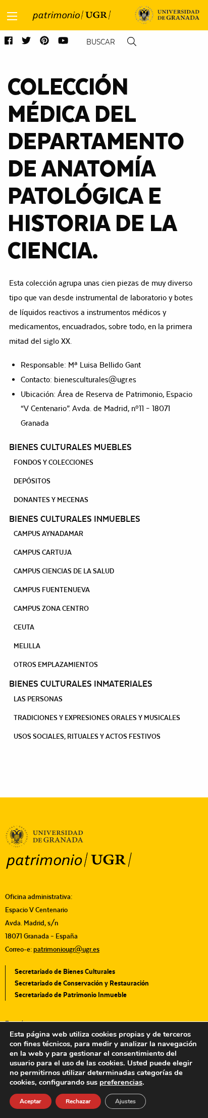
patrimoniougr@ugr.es (66, 949)
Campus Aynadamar (48, 533)
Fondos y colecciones (53, 462)
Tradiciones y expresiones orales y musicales (97, 717)
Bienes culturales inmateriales (80, 684)
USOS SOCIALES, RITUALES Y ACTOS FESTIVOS (87, 736)
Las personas (38, 699)
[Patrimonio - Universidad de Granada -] (71, 15)
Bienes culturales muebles (70, 447)
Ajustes (125, 1101)
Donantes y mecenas (51, 500)
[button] (8, 41)
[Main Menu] (12, 16)
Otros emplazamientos (56, 664)
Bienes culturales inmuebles (74, 519)
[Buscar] (131, 41)
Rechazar (78, 1101)
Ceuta (24, 627)
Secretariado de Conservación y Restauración (82, 983)
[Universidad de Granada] (167, 15)
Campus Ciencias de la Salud (64, 571)
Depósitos (32, 481)
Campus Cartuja (43, 552)
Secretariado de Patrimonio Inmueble (71, 995)
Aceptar (30, 1101)
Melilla (27, 646)
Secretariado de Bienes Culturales (65, 971)
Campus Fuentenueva (52, 590)
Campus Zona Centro (51, 608)
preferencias (120, 1082)
